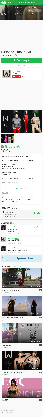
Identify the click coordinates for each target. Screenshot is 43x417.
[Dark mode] (37, 2)
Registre (30, 258)
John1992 (11, 227)
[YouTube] (13, 73)
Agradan (19, 147)
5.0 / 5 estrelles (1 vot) (6, 151)
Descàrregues (8, 147)
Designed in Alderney (7, 410)
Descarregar (23, 60)
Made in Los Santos (7, 412)
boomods (16, 71)
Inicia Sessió (21, 258)
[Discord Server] (16, 73)
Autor (17, 238)
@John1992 (12, 241)
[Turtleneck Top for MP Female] (21, 121)
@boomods (12, 250)
